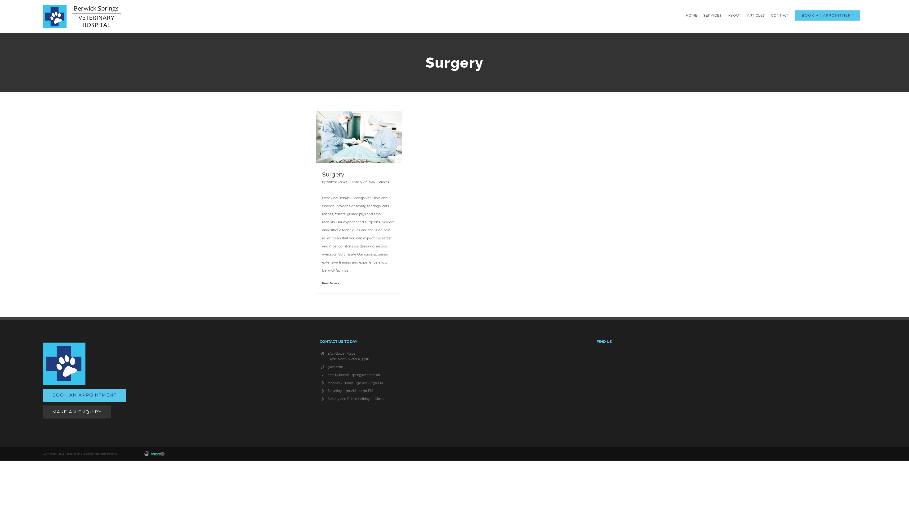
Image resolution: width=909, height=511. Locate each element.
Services (383, 182)
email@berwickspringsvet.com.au (354, 375)
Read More (329, 283)
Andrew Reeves (336, 182)
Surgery (333, 174)
